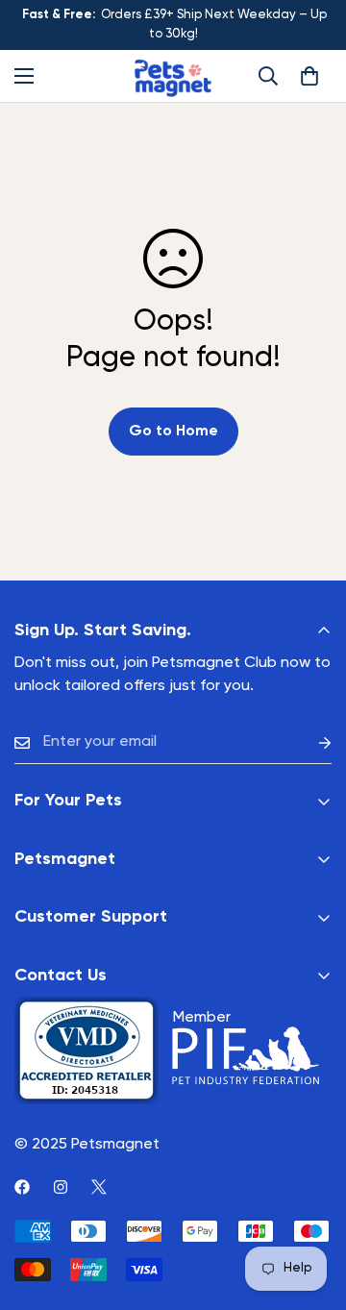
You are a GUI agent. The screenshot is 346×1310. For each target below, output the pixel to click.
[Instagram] (60, 1187)
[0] (309, 76)
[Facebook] (22, 1187)
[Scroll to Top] (311, 1208)
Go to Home (173, 431)
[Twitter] (99, 1187)
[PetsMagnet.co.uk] (173, 76)
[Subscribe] (309, 742)
